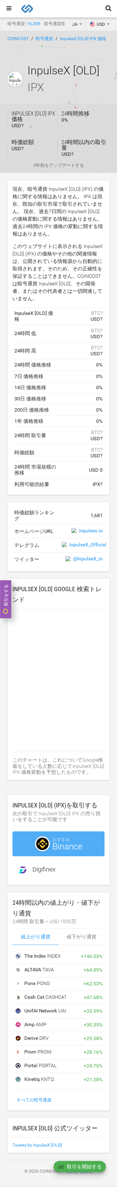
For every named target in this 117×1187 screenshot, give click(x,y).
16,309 (33, 23)
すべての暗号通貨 (34, 1099)
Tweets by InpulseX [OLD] (37, 1145)
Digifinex (44, 869)
